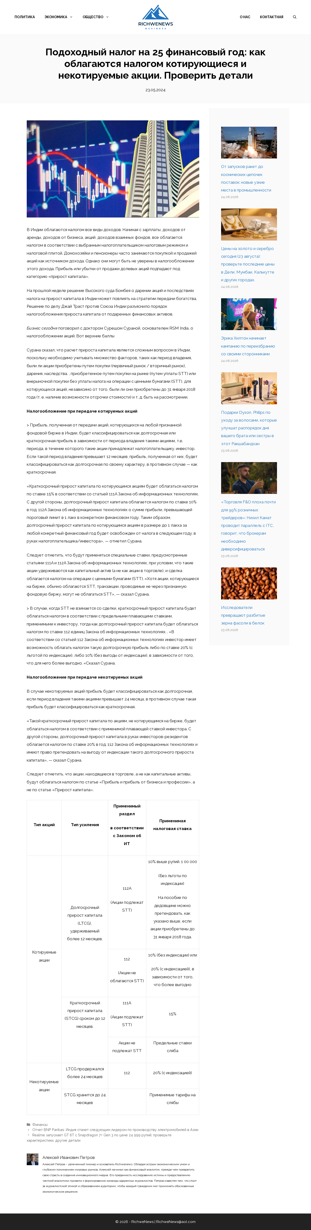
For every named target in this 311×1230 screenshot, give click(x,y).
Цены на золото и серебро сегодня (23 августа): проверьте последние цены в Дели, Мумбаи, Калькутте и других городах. (248, 264)
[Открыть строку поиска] (294, 17)
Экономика (55, 17)
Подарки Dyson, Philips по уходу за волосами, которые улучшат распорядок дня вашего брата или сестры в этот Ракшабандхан (249, 428)
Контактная (271, 17)
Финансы (40, 1124)
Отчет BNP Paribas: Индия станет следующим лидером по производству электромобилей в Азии (115, 1130)
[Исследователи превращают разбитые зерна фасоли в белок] (249, 595)
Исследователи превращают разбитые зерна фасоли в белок (243, 615)
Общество (93, 17)
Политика (25, 17)
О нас (245, 17)
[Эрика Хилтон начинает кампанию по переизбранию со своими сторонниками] (249, 326)
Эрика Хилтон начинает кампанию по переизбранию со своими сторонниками (248, 346)
